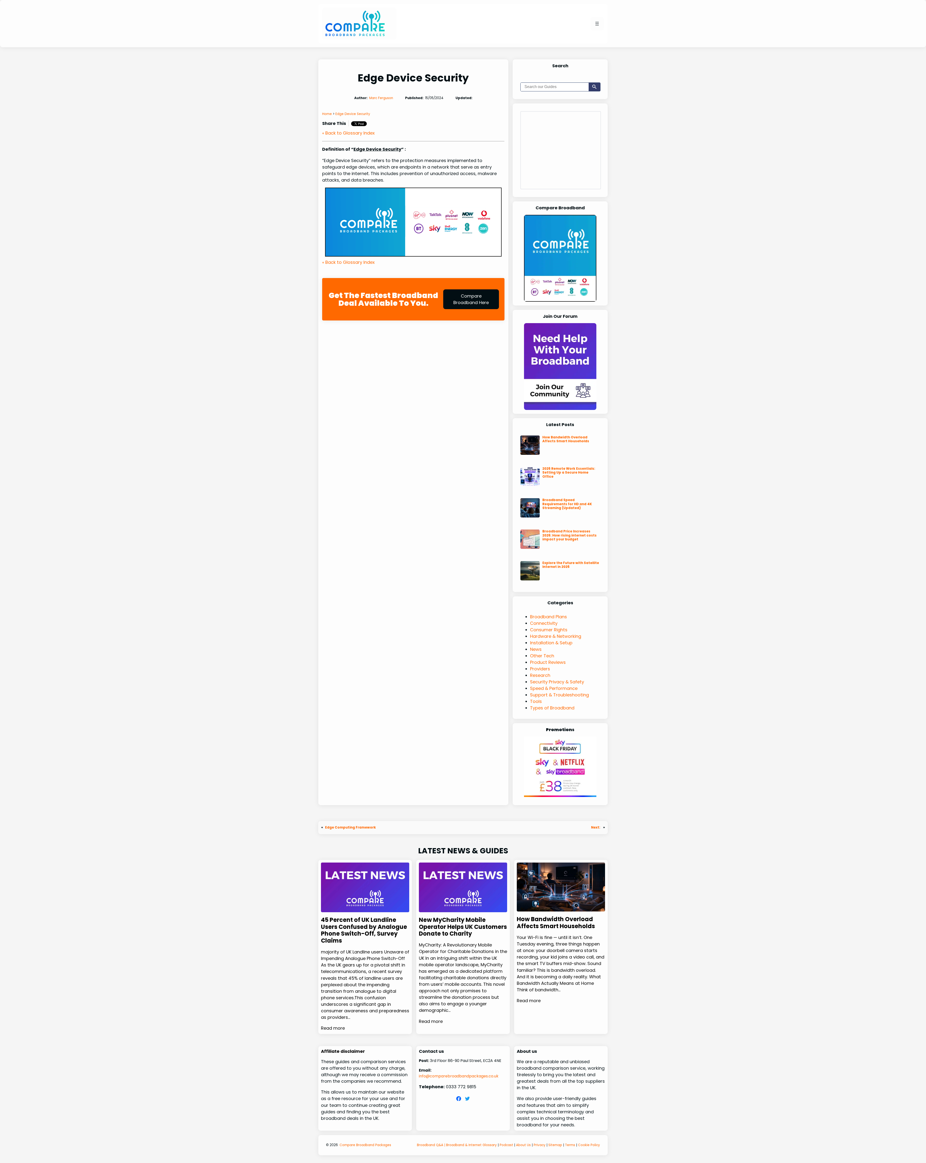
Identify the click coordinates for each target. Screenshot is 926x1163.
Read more (333, 1028)
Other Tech (542, 656)
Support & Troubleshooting (559, 695)
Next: (596, 827)
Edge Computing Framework (350, 827)
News (536, 649)
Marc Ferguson (381, 98)
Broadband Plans (548, 617)
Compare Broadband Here (471, 299)
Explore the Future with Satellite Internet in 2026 (570, 565)
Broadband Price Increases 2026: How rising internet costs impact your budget (569, 535)
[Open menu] (597, 24)
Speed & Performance (554, 688)
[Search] (594, 87)
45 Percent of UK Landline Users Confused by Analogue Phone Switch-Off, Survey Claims (364, 930)
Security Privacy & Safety (557, 682)
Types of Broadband (552, 708)
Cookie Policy (589, 1145)
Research (540, 675)
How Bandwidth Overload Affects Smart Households (565, 439)
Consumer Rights (548, 630)
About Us (523, 1145)
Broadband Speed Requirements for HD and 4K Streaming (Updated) (567, 504)
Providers (540, 669)
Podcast (506, 1145)
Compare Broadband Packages (365, 1145)
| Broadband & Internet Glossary (470, 1145)
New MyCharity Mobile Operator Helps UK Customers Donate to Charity (463, 927)
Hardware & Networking (555, 636)
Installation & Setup (551, 643)
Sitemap (555, 1145)
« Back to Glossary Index (348, 133)
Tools (536, 701)
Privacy (539, 1145)
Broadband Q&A (430, 1145)
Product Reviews (548, 662)
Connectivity (544, 623)
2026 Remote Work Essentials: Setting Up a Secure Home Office (568, 472)
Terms (570, 1145)
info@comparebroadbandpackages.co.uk (458, 1076)
